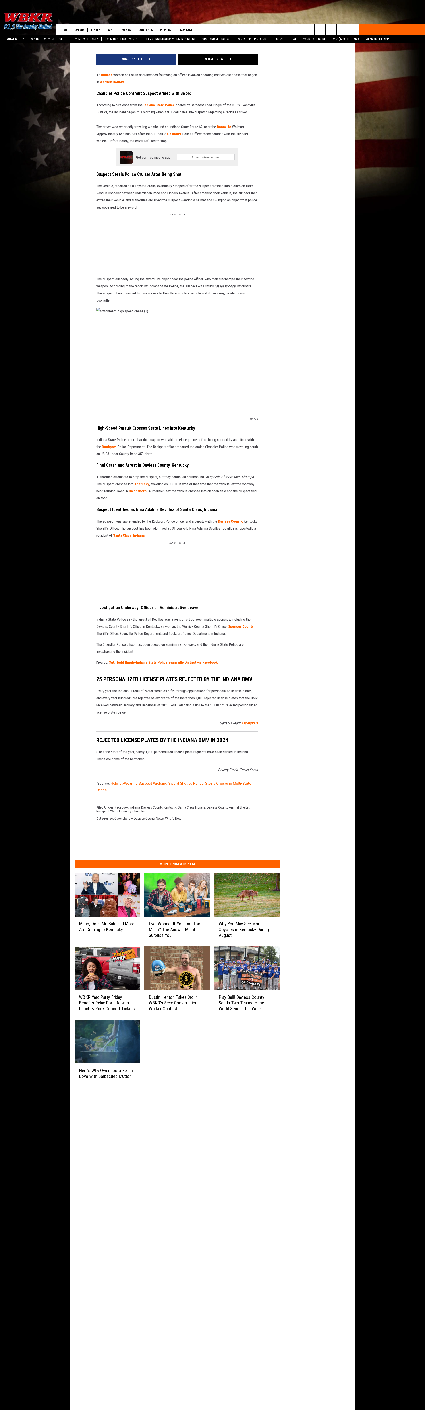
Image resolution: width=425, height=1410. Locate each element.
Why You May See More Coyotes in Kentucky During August (244, 929)
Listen (96, 30)
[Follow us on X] (342, 29)
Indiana (106, 75)
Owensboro (138, 491)
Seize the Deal (286, 39)
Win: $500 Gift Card (345, 39)
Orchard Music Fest (216, 39)
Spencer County (241, 626)
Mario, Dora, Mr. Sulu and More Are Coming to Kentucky (106, 926)
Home (64, 30)
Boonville (224, 127)
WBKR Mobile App (377, 39)
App (110, 30)
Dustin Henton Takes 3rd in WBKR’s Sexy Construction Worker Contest (173, 1003)
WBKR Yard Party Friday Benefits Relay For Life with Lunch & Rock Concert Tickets (107, 1003)
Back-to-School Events (121, 39)
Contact (186, 30)
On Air (79, 30)
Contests (145, 30)
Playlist (166, 30)
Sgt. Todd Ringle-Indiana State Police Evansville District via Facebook (163, 662)
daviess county (151, 807)
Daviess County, (230, 521)
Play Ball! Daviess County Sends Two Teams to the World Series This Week (241, 1003)
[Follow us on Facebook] (331, 29)
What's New (173, 818)
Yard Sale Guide (314, 39)
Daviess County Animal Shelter (228, 807)
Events (126, 30)
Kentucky (141, 484)
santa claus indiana (191, 807)
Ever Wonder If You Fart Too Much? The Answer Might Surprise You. (174, 929)
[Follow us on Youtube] (353, 29)
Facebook (121, 807)
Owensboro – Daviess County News (139, 818)
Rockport (108, 447)
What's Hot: (15, 39)
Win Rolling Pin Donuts (253, 39)
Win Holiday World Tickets (49, 39)
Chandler (174, 134)
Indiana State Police (159, 105)
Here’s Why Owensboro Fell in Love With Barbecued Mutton (106, 1073)
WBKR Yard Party (86, 39)
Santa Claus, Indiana (128, 535)
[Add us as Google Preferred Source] (320, 29)
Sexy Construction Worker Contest (170, 39)
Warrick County (112, 82)
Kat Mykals (249, 723)
